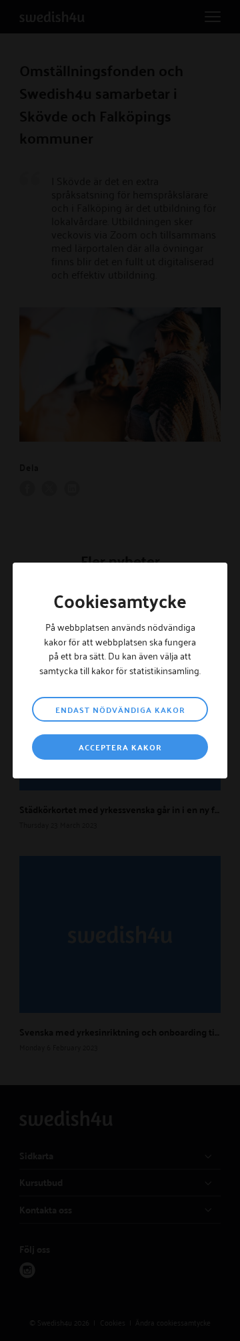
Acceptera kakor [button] (120, 747)
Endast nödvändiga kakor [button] (120, 709)
